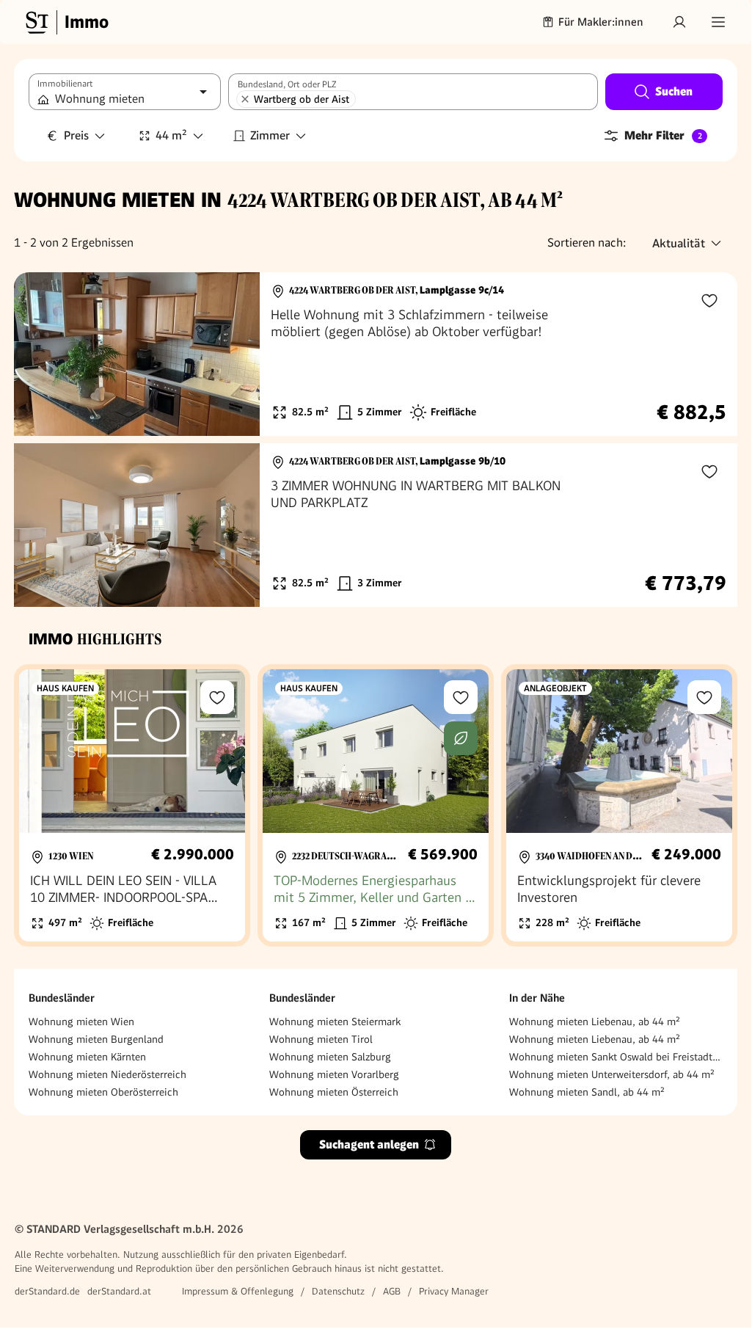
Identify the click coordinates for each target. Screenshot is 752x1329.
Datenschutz (338, 1291)
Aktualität (678, 243)
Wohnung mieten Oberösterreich (103, 1092)
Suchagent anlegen (369, 1144)
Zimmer (270, 135)
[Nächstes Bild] (235, 354)
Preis (76, 135)
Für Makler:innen (600, 22)
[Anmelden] (679, 22)
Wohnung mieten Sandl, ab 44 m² (587, 1092)
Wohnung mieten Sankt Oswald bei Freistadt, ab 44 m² (616, 1057)
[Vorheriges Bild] (39, 354)
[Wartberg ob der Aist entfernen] (245, 99)
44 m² (171, 135)
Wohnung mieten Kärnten (87, 1057)
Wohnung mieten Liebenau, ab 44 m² (594, 1021)
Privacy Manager (454, 1291)
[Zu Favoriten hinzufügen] (709, 300)
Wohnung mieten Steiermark (335, 1021)
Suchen (674, 91)
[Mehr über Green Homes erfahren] (461, 738)
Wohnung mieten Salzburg (330, 1057)
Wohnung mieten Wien (81, 1021)
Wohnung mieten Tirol (321, 1039)
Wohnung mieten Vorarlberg (334, 1074)
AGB (392, 1291)
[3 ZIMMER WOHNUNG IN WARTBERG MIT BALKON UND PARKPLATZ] (375, 525)
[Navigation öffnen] (718, 22)
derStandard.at (119, 1291)
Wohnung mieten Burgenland (96, 1039)
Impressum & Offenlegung (237, 1291)
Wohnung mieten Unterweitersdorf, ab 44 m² (612, 1074)
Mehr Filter (663, 135)
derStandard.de (47, 1291)
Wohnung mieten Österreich (333, 1092)
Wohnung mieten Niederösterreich (107, 1074)
